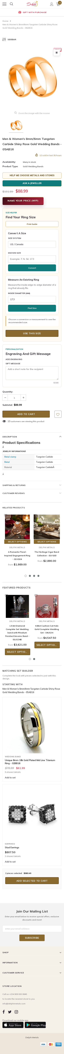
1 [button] (26, 576)
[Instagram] (16, 1012)
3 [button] (34, 576)
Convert (32, 268)
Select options (17, 541)
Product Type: (10, 166)
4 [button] (38, 576)
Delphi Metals (17, 547)
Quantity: (7, 391)
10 (9, 421)
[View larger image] (56, 52)
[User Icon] (51, 4)
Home (5, 21)
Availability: (9, 161)
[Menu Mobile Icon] (4, 4)
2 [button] (30, 576)
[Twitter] (9, 1012)
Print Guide (32, 224)
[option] (32, 13)
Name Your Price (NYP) (23, 200)
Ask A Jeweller (32, 183)
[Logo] (32, 3)
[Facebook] (3, 1012)
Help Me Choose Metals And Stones (32, 175)
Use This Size (32, 333)
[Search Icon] (11, 4)
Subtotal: (7, 404)
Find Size (32, 308)
